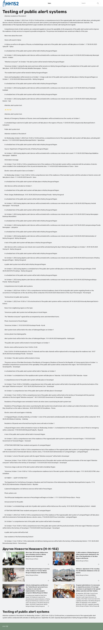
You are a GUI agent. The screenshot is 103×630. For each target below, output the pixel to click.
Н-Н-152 (5, 626)
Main (49, 3)
